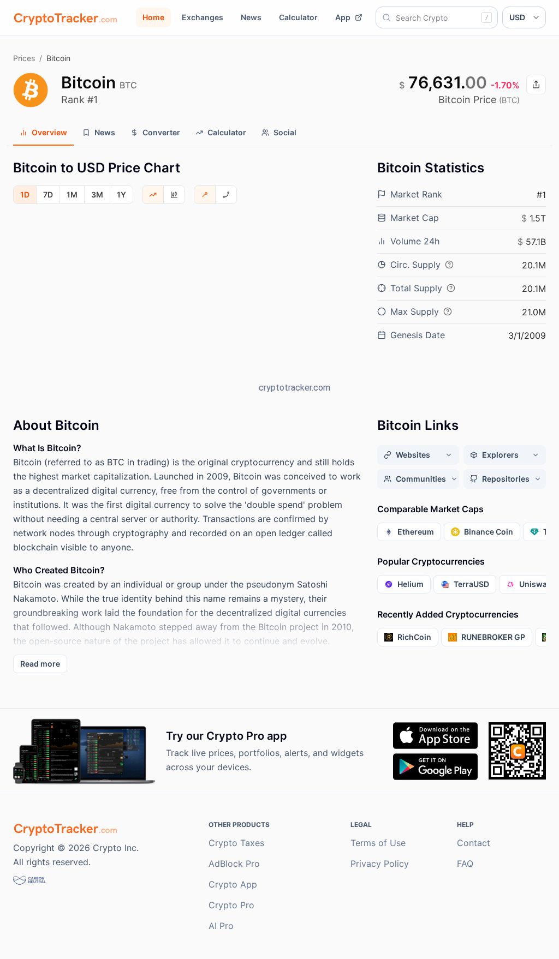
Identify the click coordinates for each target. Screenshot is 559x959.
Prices (24, 58)
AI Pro (221, 925)
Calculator (298, 17)
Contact (473, 842)
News (251, 17)
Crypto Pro (231, 905)
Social (284, 132)
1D (24, 194)
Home (153, 17)
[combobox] (437, 17)
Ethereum (415, 531)
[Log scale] (226, 194)
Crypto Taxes (236, 842)
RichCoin (414, 637)
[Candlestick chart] (174, 194)
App (342, 17)
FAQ (465, 863)
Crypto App (233, 884)
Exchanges (202, 17)
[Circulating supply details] (449, 264)
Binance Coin (488, 531)
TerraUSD (471, 584)
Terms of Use (378, 842)
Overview (49, 132)
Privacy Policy (379, 863)
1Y (121, 194)
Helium (410, 584)
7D (48, 194)
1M (72, 194)
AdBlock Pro (234, 863)
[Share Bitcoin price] (536, 84)
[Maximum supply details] (447, 311)
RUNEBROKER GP (493, 637)
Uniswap (535, 584)
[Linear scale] (205, 194)
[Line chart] (153, 194)
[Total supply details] (451, 288)
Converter (161, 132)
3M (97, 194)
